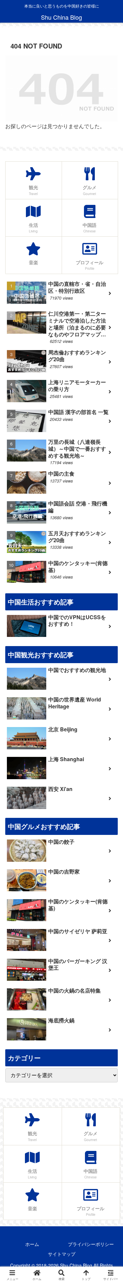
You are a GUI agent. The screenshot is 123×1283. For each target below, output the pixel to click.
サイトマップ (61, 1254)
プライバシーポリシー (91, 1244)
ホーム (32, 1244)
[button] (110, 993)
